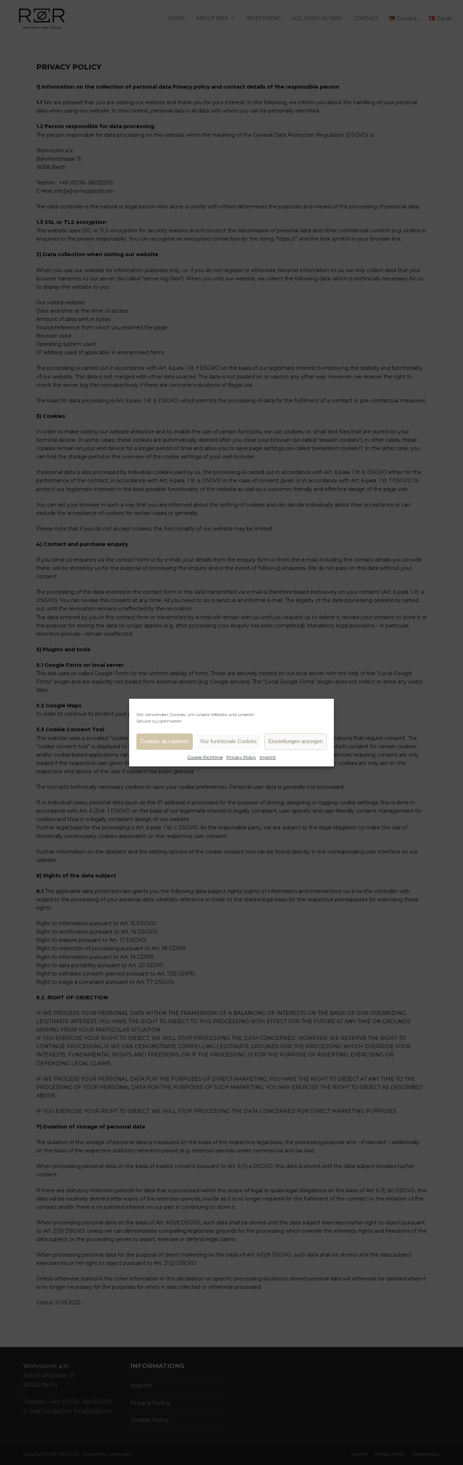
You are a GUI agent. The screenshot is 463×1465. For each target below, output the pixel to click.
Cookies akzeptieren (164, 741)
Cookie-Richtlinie (205, 757)
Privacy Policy (241, 757)
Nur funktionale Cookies (228, 741)
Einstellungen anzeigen (295, 741)
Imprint (268, 757)
